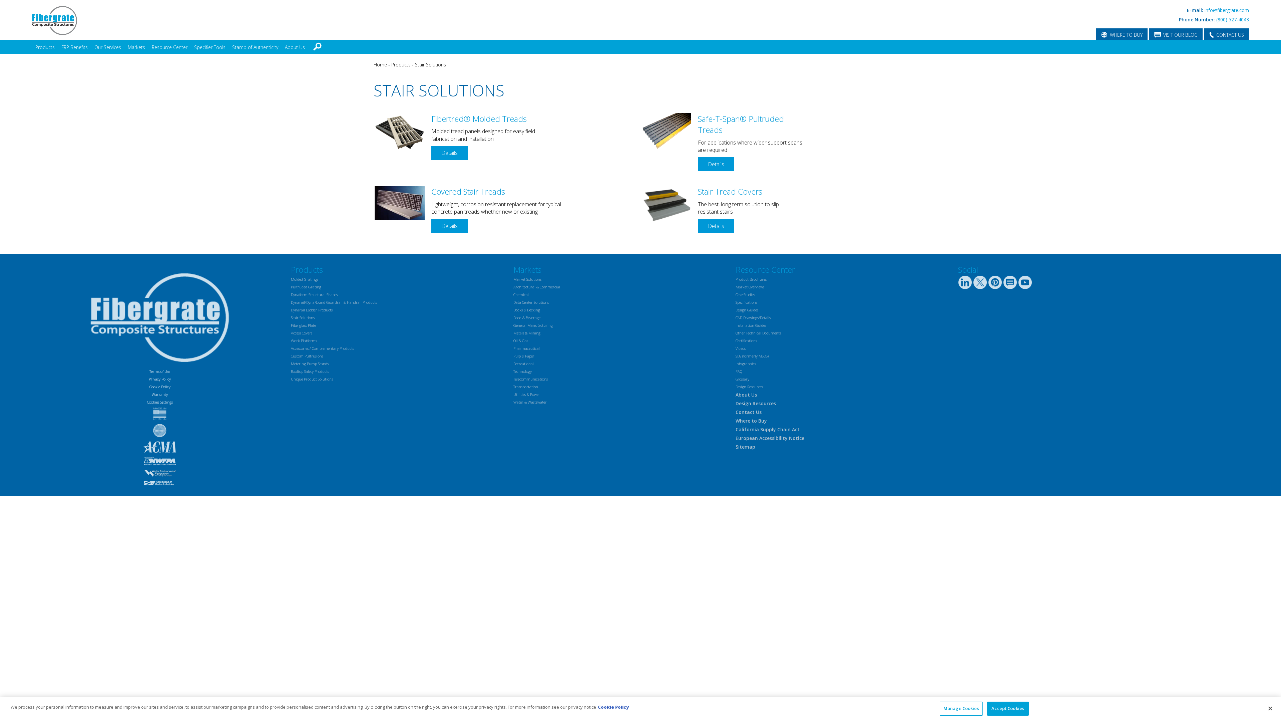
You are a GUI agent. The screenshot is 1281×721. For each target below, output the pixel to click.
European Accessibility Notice (770, 438)
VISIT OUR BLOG (1180, 35)
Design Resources (749, 386)
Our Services (107, 47)
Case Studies (745, 294)
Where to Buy (751, 421)
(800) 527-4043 (1232, 19)
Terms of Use (159, 371)
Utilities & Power (526, 394)
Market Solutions (527, 279)
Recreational (523, 363)
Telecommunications (530, 379)
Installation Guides (751, 325)
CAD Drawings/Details (753, 317)
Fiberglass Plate (303, 325)
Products (45, 47)
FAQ (739, 371)
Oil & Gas (520, 340)
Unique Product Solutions (312, 379)
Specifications (746, 302)
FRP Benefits (74, 47)
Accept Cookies (1007, 708)
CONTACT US (1230, 35)
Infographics (746, 363)
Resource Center (169, 47)
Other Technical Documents (758, 332)
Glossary (742, 379)
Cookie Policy (159, 386)
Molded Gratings (304, 279)
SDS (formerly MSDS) (752, 355)
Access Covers (301, 332)
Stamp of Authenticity (255, 47)
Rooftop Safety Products (310, 371)
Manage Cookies (961, 708)
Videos (741, 348)
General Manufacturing (533, 325)
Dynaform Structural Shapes (314, 294)
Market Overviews (750, 286)
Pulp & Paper (523, 355)
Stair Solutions (430, 64)
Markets (136, 47)
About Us (295, 47)
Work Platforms (304, 340)
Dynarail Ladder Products (312, 309)
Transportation (525, 386)
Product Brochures (751, 279)
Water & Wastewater (530, 402)
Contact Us (749, 412)
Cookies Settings (160, 402)
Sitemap (745, 447)
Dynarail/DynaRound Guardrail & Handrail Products (334, 302)
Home (380, 64)
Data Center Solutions (531, 302)
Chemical (521, 294)
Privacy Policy (160, 379)
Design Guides (747, 309)
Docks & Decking (526, 309)
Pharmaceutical (526, 348)
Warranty (160, 394)
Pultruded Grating (306, 286)
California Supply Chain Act (768, 429)
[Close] (1270, 708)
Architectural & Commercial (536, 286)
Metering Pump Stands (310, 363)
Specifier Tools (210, 47)
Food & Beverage (526, 317)
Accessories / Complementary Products (322, 348)
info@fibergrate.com (1227, 10)
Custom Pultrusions (307, 355)
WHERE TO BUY (1126, 35)
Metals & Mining (526, 332)
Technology (522, 371)
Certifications (746, 340)
